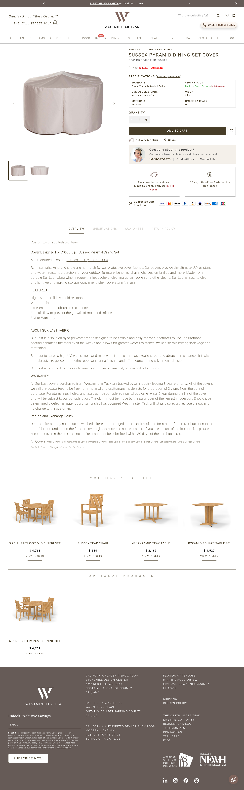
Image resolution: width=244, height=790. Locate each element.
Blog (230, 38)
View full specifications (168, 76)
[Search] (218, 15)
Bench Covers (151, 442)
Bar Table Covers (39, 447)
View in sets (35, 556)
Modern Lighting (100, 730)
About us (17, 38)
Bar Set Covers (76, 447)
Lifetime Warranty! (179, 719)
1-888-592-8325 (160, 159)
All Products (61, 38)
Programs (37, 38)
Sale (190, 38)
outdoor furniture (102, 273)
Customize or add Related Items (55, 242)
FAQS (167, 740)
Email (14, 724)
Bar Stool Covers (168, 442)
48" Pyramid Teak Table (151, 543)
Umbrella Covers (97, 442)
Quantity (137, 112)
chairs (135, 273)
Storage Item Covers (132, 442)
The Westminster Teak (181, 715)
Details (154, 92)
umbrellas (161, 273)
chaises (147, 273)
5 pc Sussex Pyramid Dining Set (35, 543)
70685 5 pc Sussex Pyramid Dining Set (90, 252)
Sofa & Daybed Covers (189, 442)
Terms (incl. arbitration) (42, 748)
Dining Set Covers (58, 447)
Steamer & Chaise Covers (74, 442)
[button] (44, 3)
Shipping (170, 698)
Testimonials (174, 728)
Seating (157, 38)
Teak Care (171, 736)
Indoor (100, 38)
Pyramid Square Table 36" (209, 543)
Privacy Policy (64, 748)
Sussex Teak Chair (93, 543)
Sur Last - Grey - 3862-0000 (87, 260)
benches (122, 273)
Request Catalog (177, 723)
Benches (174, 38)
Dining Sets (120, 38)
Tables (140, 38)
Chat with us (185, 159)
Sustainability (210, 38)
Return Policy (175, 703)
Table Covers (114, 442)
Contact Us (208, 159)
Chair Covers (53, 442)
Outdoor (83, 38)
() (155, 76)
